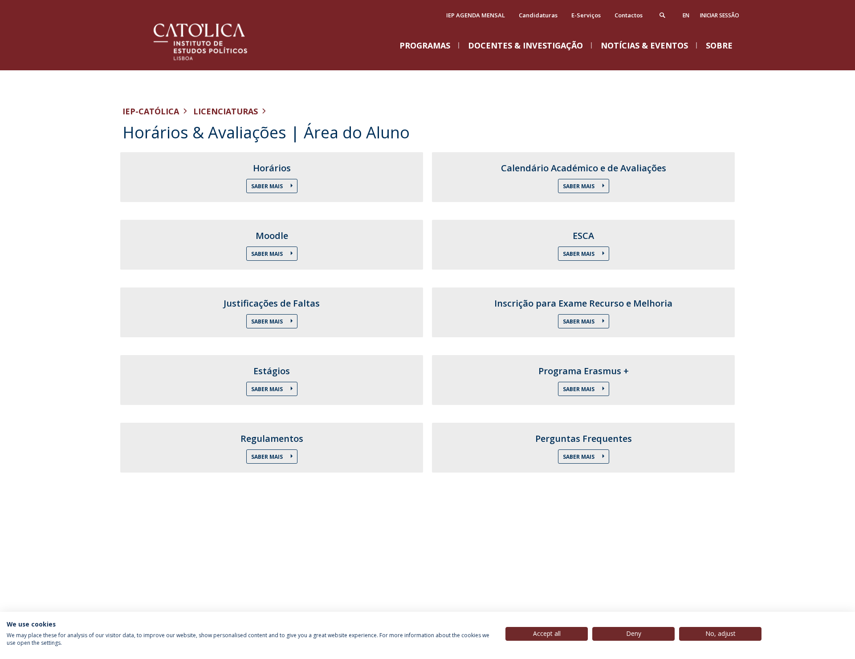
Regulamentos (271, 439)
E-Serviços (586, 15)
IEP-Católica (150, 111)
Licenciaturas (225, 111)
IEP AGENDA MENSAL (475, 15)
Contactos (629, 15)
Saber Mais (267, 186)
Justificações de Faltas (272, 303)
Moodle (272, 236)
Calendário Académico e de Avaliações (583, 168)
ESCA (583, 236)
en (686, 15)
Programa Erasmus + (583, 371)
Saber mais (267, 254)
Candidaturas (538, 15)
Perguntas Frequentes (583, 439)
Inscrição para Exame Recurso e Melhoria (583, 303)
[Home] (211, 61)
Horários (272, 168)
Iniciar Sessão (719, 15)
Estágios (271, 371)
